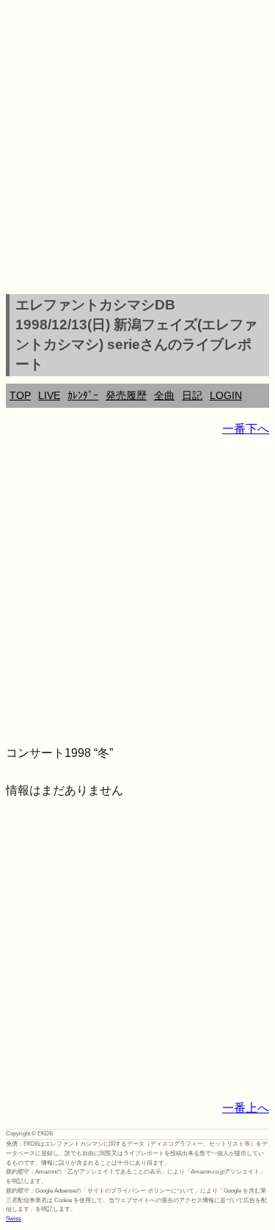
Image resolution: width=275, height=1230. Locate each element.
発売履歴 (126, 395)
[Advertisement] (137, 149)
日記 (192, 395)
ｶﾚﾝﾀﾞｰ (82, 395)
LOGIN (226, 395)
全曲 (164, 395)
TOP (20, 395)
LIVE (49, 395)
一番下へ (245, 428)
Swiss (13, 1218)
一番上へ (245, 1108)
